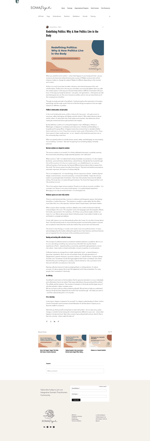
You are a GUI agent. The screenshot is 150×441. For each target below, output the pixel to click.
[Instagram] (47, 427)
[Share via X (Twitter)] (50, 321)
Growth (85, 16)
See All (110, 331)
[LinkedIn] (44, 427)
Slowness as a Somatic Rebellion (98, 350)
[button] (69, 8)
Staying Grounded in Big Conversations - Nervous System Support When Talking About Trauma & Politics (75, 351)
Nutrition (67, 16)
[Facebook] (54, 427)
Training (93, 16)
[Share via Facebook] (47, 321)
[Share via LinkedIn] (54, 321)
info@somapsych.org (101, 417)
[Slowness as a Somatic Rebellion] (100, 341)
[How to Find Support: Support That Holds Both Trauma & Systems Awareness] (49, 341)
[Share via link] (58, 321)
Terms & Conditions (76, 421)
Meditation (76, 16)
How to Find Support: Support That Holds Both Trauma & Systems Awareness (49, 351)
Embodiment (57, 16)
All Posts (41, 16)
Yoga (48, 16)
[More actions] (103, 27)
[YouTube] (50, 427)
